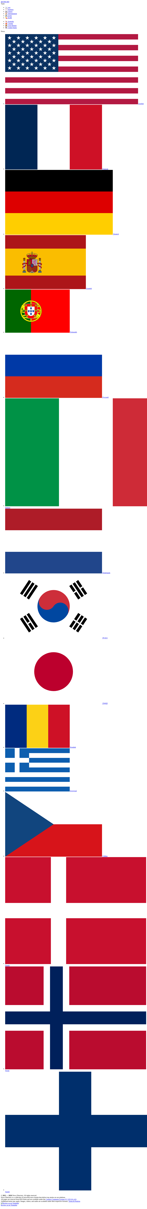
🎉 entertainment (11, 14)
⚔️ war (7, 7)
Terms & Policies (74, 1201)
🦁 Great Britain (11, 26)
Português (73, 332)
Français (105, 169)
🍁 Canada (9, 24)
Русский (105, 397)
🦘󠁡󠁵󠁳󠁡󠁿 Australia (9, 21)
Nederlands (106, 573)
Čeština (105, 856)
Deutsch (116, 234)
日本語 (105, 703)
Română (73, 747)
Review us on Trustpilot (9, 1205)
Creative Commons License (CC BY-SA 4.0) (61, 1199)
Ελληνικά (73, 791)
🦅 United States (11, 28)
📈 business (9, 9)
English (141, 104)
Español (89, 288)
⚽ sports (8, 16)
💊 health (8, 18)
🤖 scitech (8, 12)
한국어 (105, 638)
